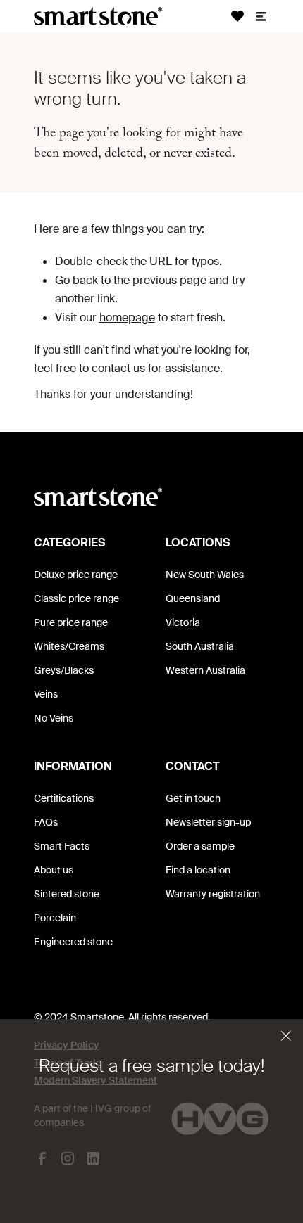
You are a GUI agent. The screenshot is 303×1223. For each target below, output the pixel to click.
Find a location (198, 870)
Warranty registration (213, 894)
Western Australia (205, 670)
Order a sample (200, 846)
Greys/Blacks (64, 670)
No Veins (53, 718)
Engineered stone (73, 941)
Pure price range (71, 622)
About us (53, 870)
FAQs (46, 822)
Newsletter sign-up (208, 822)
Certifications (64, 798)
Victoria (183, 622)
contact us (118, 368)
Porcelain (55, 917)
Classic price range (76, 598)
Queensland (193, 598)
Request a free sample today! (151, 1065)
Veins (46, 694)
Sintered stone (66, 894)
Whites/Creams (69, 646)
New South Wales (205, 574)
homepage (127, 317)
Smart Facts (61, 846)
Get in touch (193, 798)
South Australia (200, 646)
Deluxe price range (76, 574)
